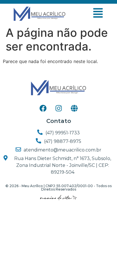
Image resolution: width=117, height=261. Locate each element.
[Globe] (74, 108)
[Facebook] (43, 108)
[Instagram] (58, 108)
